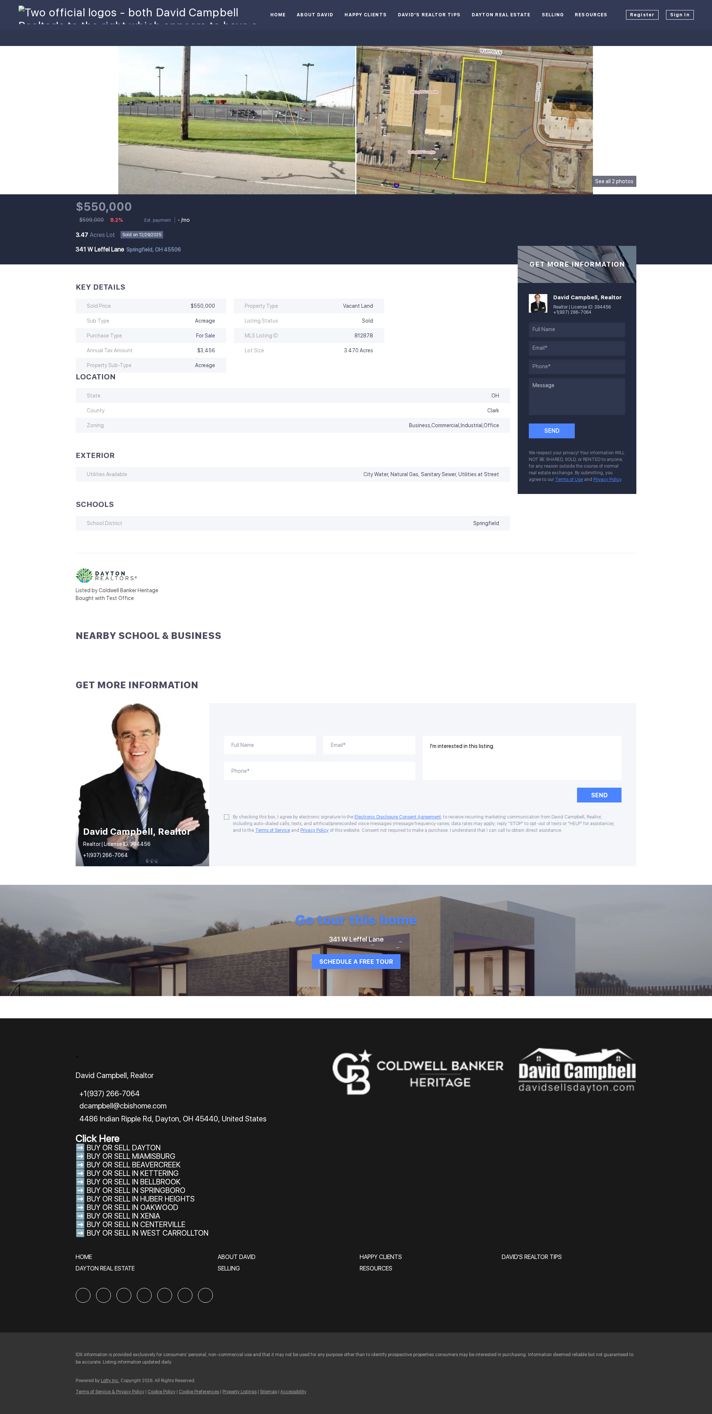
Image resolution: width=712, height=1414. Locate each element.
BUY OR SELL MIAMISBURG (131, 1156)
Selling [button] (553, 14)
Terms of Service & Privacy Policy (110, 1391)
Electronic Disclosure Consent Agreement (398, 817)
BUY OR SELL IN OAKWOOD (132, 1207)
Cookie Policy (161, 1391)
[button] (86, 1259)
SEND (599, 795)
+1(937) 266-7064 (572, 312)
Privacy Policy (607, 479)
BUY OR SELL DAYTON (124, 1147)
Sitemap (268, 1391)
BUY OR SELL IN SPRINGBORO (136, 1190)
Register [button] (642, 14)
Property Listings (239, 1391)
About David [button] (315, 14)
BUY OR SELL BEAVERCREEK (134, 1164)
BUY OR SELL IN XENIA (123, 1216)
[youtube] (185, 1295)
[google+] (205, 1295)
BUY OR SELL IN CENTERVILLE (136, 1224)
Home (278, 14)
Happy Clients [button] (365, 14)
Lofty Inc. (110, 1380)
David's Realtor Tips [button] (429, 14)
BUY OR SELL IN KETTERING (133, 1173)
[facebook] (83, 1295)
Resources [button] (591, 14)
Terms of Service (272, 830)
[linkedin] (103, 1295)
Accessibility (293, 1391)
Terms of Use (569, 479)
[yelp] (144, 1295)
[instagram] (164, 1295)
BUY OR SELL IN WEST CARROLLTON (147, 1233)
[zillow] (123, 1295)
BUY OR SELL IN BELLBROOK (134, 1181)
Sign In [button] (680, 14)
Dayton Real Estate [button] (501, 14)
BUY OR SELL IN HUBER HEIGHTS (141, 1198)
